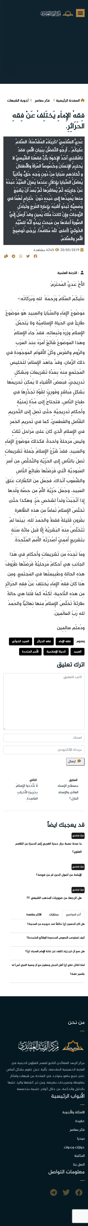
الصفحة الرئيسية (68, 101)
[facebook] (79, 1193)
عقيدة (80, 1121)
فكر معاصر (42, 101)
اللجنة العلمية (67, 273)
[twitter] (66, 1193)
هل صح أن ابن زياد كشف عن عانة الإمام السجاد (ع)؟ (55, 951)
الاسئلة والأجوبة (73, 1112)
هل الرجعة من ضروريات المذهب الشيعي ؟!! (54, 898)
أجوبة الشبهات (17, 101)
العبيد (77, 651)
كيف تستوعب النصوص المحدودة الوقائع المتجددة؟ (56, 937)
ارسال (72, 761)
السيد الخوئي (20, 641)
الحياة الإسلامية (56, 651)
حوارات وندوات (74, 1147)
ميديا (81, 1139)
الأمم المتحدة (30, 651)
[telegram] (53, 1193)
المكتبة (79, 1156)
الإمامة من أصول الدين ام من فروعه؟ (59, 874)
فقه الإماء (65, 641)
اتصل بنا (79, 1165)
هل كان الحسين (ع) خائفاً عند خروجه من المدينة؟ (56, 924)
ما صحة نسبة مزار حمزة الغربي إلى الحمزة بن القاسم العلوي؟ (48, 847)
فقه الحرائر (44, 641)
